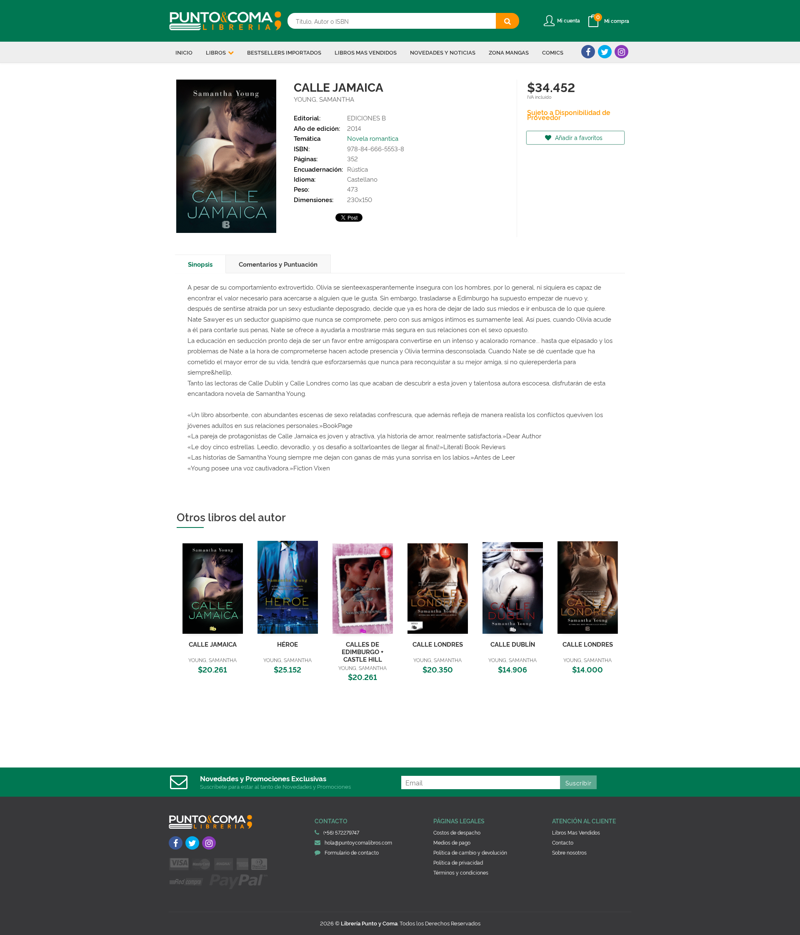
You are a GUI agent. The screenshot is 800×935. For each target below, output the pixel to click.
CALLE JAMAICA (213, 644)
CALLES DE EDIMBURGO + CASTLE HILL (362, 651)
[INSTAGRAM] (621, 51)
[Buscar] (507, 21)
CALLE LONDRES (437, 644)
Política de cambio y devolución (470, 852)
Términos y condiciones (460, 872)
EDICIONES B (366, 117)
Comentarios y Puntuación (278, 264)
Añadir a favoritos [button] (577, 137)
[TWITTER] (605, 51)
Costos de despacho (456, 832)
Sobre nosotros (569, 852)
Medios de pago (451, 842)
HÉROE (287, 644)
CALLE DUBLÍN (512, 644)
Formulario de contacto (352, 852)
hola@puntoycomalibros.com (358, 842)
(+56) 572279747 (341, 832)
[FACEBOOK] (588, 51)
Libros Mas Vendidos (576, 832)
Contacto (562, 842)
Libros (216, 52)
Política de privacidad (458, 862)
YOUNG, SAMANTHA (324, 99)
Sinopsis (200, 264)
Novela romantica (372, 138)
